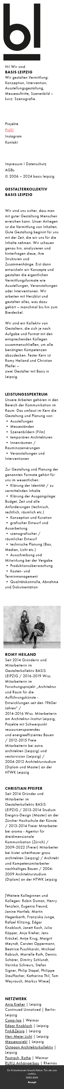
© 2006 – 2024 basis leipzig (29, 176)
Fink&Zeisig (15, 1031)
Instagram (13, 136)
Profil (9, 130)
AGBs (10, 170)
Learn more (32, 1077)
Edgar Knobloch (18, 1025)
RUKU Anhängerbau (22, 1063)
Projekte (11, 124)
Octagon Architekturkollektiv (29, 1047)
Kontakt (11, 142)
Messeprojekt (16, 1041)
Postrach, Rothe (18, 1058)
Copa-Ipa (13, 1020)
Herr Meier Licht (18, 1036)
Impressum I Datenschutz (26, 164)
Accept (32, 1082)
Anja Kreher (15, 1004)
